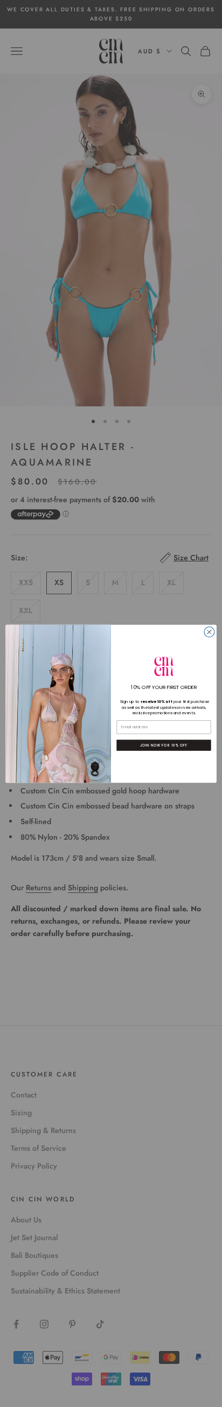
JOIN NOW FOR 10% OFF (164, 745)
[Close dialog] (209, 632)
